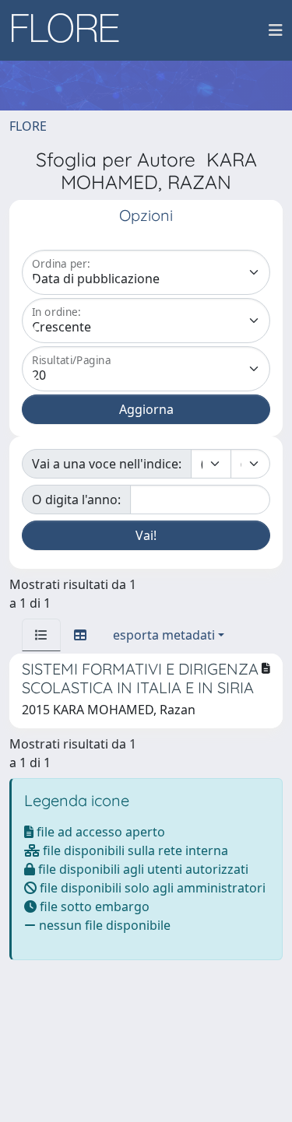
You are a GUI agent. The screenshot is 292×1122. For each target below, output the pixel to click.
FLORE (28, 126)
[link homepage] (70, 30)
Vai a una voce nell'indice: (106, 463)
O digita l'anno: (76, 499)
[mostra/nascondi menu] (276, 30)
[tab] (41, 635)
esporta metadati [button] (164, 634)
